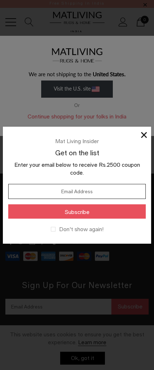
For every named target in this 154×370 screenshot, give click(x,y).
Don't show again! (81, 229)
